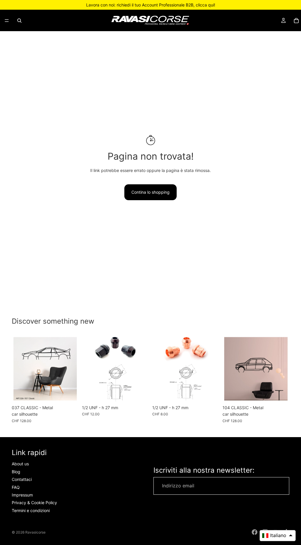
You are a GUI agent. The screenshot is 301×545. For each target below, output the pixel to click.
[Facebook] (254, 532)
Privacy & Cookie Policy (34, 502)
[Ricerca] (19, 20)
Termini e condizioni (31, 510)
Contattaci (22, 479)
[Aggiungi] (139, 393)
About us (20, 464)
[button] (278, 535)
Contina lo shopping (150, 192)
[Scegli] (69, 393)
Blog (16, 471)
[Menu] (7, 20)
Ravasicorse (35, 532)
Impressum (22, 494)
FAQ (16, 487)
